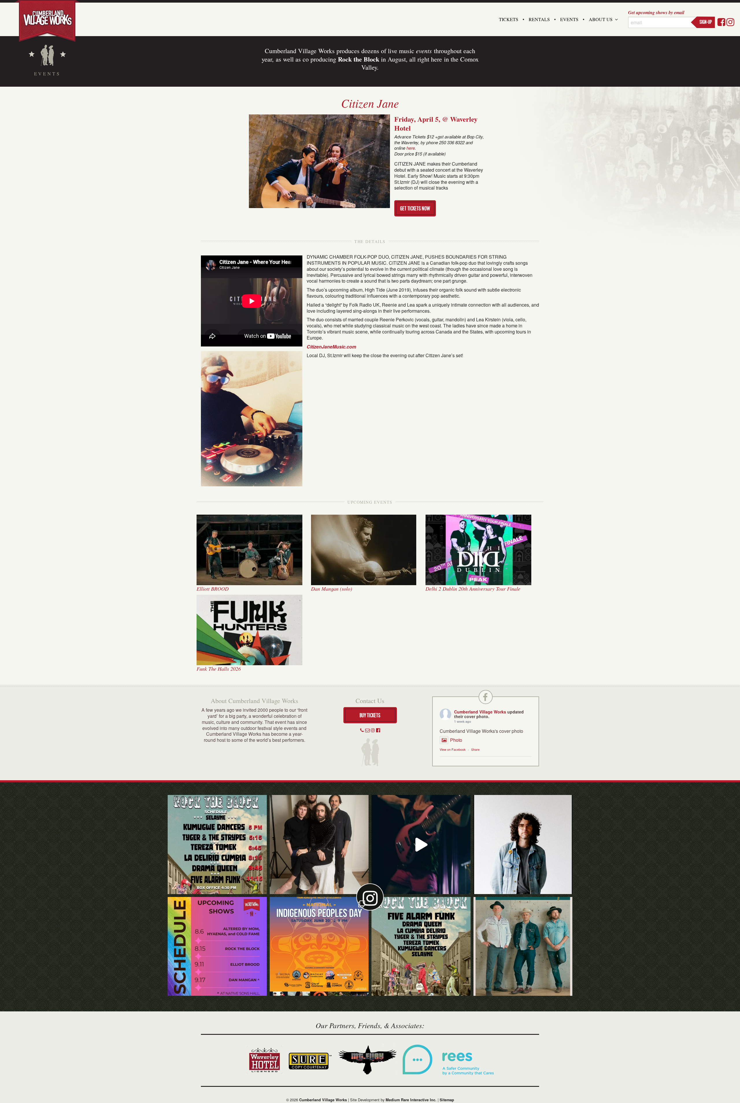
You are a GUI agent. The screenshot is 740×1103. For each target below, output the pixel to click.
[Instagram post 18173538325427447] (217, 844)
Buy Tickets (370, 715)
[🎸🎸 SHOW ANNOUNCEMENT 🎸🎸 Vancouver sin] (523, 844)
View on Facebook (453, 749)
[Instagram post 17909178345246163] (319, 946)
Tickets (508, 19)
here (410, 148)
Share (475, 749)
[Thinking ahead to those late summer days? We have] (217, 946)
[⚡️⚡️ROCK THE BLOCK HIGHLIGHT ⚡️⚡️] (319, 844)
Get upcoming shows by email (656, 12)
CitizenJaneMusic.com (331, 346)
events (424, 50)
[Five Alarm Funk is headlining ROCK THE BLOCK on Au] (421, 844)
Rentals (539, 19)
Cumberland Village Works (480, 712)
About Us (601, 19)
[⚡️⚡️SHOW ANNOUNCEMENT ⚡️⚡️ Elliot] (523, 946)
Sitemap (447, 1099)
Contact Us (370, 700)
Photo (456, 740)
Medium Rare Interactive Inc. (411, 1099)
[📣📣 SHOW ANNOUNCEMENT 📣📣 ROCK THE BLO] (421, 946)
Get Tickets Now (415, 208)
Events (569, 19)
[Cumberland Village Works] (47, 21)
